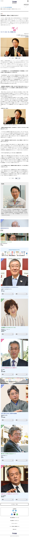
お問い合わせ (14, 529)
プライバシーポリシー (14, 523)
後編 (16, 58)
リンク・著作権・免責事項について (14, 526)
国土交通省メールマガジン (14, 520)
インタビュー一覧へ (14, 504)
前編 (2, 293)
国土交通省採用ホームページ (14, 517)
